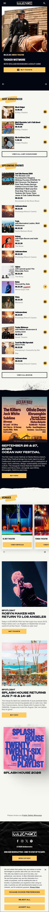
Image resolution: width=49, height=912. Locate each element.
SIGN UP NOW (25, 858)
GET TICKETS (14, 631)
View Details (17, 544)
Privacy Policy (35, 887)
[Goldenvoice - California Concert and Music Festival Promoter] (24, 3)
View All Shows (24, 375)
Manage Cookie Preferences (24, 892)
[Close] (45, 869)
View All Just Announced (24, 154)
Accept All (24, 907)
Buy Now (14, 475)
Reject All (24, 900)
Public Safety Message (32, 815)
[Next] (44, 551)
